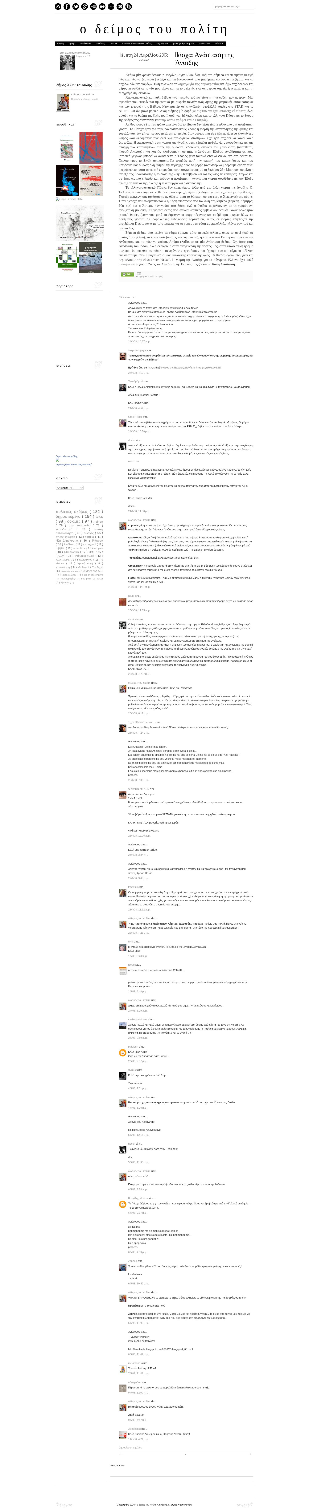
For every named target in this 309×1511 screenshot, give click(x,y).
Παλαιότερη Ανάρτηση (249, 1454)
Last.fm (111, 6)
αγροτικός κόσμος (70, 571)
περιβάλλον (86, 559)
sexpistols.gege (137, 350)
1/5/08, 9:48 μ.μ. (138, 991)
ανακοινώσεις (70, 575)
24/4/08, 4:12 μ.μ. (138, 372)
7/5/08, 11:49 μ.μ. (138, 1373)
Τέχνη (100, 567)
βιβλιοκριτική (72, 552)
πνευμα (132, 1070)
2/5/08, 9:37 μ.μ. (138, 1061)
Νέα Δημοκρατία (68, 540)
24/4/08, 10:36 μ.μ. (139, 431)
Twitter (75, 6)
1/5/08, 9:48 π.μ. (138, 956)
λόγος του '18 (83, 56)
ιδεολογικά (84, 567)
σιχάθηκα (65, 582)
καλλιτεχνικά (63, 559)
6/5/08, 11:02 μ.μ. (138, 1322)
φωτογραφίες (68, 578)
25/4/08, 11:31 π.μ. (139, 587)
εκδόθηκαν (86, 43)
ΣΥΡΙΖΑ (88, 571)
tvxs (99, 516)
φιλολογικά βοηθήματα (183, 43)
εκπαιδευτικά (66, 529)
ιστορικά (98, 548)
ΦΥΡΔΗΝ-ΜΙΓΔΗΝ (139, 789)
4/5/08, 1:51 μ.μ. (138, 1088)
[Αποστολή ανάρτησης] (138, 273)
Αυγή (100, 571)
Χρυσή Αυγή (86, 563)
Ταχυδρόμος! (136, 381)
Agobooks (134, 1428)
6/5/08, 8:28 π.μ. (138, 1189)
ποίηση (98, 521)
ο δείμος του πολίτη (154, 30)
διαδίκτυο (70, 544)
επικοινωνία (204, 43)
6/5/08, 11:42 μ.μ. (138, 1354)
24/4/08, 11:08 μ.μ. (139, 511)
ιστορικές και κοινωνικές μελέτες (137, 43)
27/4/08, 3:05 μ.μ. (138, 878)
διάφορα (97, 540)
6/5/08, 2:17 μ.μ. (138, 1212)
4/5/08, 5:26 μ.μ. (138, 1107)
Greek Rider (135, 416)
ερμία (131, 595)
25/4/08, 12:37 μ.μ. (139, 674)
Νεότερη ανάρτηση (121, 1454)
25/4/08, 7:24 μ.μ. (138, 732)
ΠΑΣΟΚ (61, 555)
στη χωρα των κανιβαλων (75, 53)
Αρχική (60, 43)
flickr (102, 6)
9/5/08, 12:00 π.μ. (138, 1392)
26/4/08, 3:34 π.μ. (138, 854)
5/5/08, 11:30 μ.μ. (138, 1162)
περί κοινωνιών (80, 525)
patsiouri (133, 1046)
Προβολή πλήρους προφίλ (84, 99)
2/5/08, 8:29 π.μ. (138, 1010)
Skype (128, 6)
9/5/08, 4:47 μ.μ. (138, 1420)
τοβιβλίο (61, 548)
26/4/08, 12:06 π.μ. (139, 835)
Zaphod (133, 1261)
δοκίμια (113, 43)
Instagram (119, 6)
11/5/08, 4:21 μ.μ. (138, 1439)
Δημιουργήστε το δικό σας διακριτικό (74, 464)
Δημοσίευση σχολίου (130, 1447)
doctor (132, 440)
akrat (131, 964)
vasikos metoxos (138, 1019)
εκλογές (89, 533)
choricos (133, 619)
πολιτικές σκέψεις (73, 511)
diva (131, 941)
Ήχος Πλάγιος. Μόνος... (142, 722)
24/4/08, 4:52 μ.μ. (138, 408)
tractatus (133, 887)
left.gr (100, 578)
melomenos (135, 1363)
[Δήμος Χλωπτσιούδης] (57, 460)
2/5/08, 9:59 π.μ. (138, 1037)
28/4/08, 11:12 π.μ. (139, 909)
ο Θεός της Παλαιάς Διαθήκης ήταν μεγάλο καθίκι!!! (191, 367)
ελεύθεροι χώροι (85, 555)
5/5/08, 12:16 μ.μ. (138, 1134)
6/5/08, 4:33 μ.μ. (138, 1252)
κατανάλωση (63, 567)
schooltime (79, 548)
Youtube (93, 6)
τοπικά (90, 536)
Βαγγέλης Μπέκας (138, 1198)
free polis (86, 578)
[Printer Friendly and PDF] (127, 274)
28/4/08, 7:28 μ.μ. (138, 932)
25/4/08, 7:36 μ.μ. (138, 780)
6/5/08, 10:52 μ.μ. (138, 1283)
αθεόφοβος (135, 1382)
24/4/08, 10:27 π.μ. (139, 341)
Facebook (66, 6)
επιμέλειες (100, 43)
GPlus (84, 6)
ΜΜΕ (92, 552)
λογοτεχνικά (162, 43)
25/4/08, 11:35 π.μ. (139, 610)
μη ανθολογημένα (93, 575)
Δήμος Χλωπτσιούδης (67, 456)
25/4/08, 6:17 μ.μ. (138, 713)
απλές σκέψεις (155, 276)
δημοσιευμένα (69, 516)
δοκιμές (74, 521)
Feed (58, 6)
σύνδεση (219, 43)
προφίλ (72, 43)
